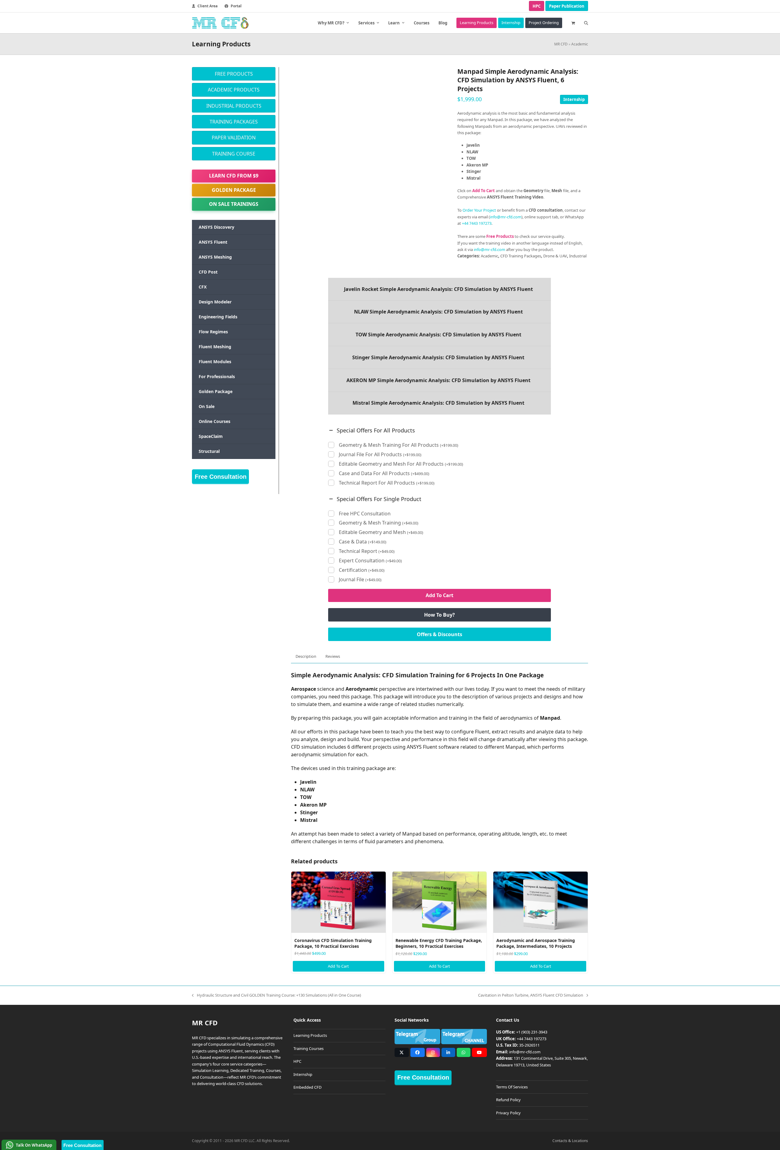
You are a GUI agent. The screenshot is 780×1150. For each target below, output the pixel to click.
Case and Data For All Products (384, 473)
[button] (573, 23)
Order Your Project (479, 210)
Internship (574, 99)
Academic (579, 44)
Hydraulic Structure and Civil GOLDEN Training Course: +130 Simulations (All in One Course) (276, 995)
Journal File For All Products (380, 454)
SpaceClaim (211, 436)
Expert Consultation (370, 560)
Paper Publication (566, 6)
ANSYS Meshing (215, 257)
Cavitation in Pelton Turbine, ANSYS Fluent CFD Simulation (530, 995)
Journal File (360, 579)
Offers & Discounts (439, 634)
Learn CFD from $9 (233, 175)
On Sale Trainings (233, 204)
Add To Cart (439, 595)
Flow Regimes (213, 332)
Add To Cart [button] (338, 966)
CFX (203, 287)
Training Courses (308, 1048)
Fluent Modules (215, 361)
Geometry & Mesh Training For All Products (398, 445)
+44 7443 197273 (476, 223)
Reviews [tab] (332, 656)
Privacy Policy (508, 1113)
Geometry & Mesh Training (378, 523)
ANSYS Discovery (216, 227)
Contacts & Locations (570, 1140)
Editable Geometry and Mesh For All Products (401, 464)
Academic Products (234, 89)
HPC (537, 6)
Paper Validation (234, 137)
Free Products (234, 73)
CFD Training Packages (520, 256)
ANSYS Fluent (213, 242)
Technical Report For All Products (386, 483)
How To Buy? (439, 614)
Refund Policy (508, 1099)
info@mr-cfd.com (505, 217)
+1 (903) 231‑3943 (531, 1032)
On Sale (206, 406)
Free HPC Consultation (365, 514)
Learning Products (310, 1035)
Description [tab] (306, 656)
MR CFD (561, 44)
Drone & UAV (555, 256)
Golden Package (234, 190)
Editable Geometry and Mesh (381, 532)
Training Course (233, 153)
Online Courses (214, 421)
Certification (362, 570)
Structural (209, 451)
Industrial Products (233, 105)
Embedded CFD (307, 1087)
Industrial (578, 256)
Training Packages (234, 121)
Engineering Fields (218, 317)
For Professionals (217, 376)
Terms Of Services (512, 1087)
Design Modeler (215, 302)
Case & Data (362, 542)
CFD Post (208, 272)
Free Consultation (220, 476)
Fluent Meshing (215, 346)
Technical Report (367, 551)
